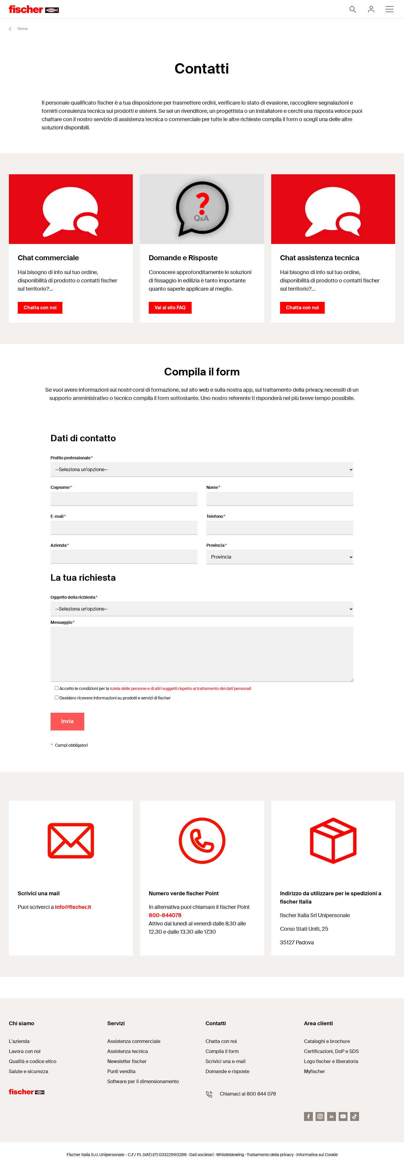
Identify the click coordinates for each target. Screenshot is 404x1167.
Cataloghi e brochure (327, 1041)
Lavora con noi (25, 1051)
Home (22, 28)
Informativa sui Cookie (317, 1154)
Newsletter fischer (127, 1061)
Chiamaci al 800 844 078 (248, 1094)
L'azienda (19, 1041)
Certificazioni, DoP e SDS (331, 1051)
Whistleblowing (230, 1154)
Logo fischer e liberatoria (331, 1061)
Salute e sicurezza (28, 1071)
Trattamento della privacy (270, 1154)
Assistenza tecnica (127, 1051)
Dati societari (201, 1154)
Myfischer (314, 1071)
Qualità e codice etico (32, 1061)
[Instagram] (320, 1116)
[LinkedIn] (331, 1116)
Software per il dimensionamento (143, 1081)
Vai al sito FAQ (170, 308)
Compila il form (222, 1051)
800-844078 (165, 915)
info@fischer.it (73, 907)
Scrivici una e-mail (225, 1061)
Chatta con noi (40, 308)
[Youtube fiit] (343, 1116)
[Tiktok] (354, 1116)
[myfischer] (371, 9)
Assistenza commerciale (133, 1041)
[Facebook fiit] (308, 1116)
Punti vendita (121, 1071)
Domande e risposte (227, 1071)
